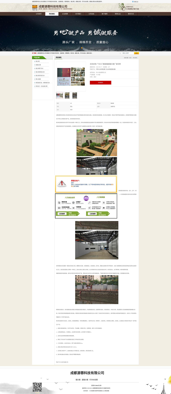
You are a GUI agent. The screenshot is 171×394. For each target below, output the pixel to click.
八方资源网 (91, 391)
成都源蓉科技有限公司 (98, 388)
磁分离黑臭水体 (40, 72)
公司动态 (91, 14)
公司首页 (39, 14)
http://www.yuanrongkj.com (62, 362)
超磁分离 (38, 65)
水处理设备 (102, 69)
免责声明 (97, 391)
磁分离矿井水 (39, 68)
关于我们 (78, 14)
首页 (130, 57)
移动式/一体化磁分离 (41, 86)
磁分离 (38, 61)
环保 (97, 69)
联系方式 (131, 14)
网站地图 (107, 391)
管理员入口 (102, 391)
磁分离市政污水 (40, 75)
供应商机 (52, 14)
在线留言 (100, 82)
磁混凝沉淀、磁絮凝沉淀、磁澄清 (45, 82)
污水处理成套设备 (111, 69)
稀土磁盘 (38, 79)
